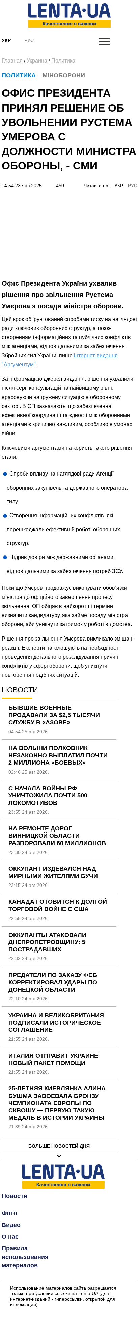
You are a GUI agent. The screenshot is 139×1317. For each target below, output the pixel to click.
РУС (132, 185)
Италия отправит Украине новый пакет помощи (53, 1059)
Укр (6, 40)
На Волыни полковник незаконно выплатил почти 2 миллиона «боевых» (58, 755)
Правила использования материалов (25, 1257)
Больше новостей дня (59, 1146)
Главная (12, 61)
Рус (29, 40)
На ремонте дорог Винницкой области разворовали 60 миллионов (57, 835)
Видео (11, 1225)
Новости (14, 1196)
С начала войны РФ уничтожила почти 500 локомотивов (47, 795)
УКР (118, 185)
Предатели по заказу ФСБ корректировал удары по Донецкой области (52, 982)
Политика (63, 61)
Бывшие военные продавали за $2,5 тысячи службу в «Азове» (54, 715)
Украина (37, 61)
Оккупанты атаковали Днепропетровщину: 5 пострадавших (47, 942)
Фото (9, 1213)
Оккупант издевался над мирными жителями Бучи (53, 872)
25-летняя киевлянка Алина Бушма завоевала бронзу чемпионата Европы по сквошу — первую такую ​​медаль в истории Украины (57, 1103)
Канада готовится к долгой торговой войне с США (57, 905)
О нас (10, 1236)
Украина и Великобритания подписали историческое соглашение (56, 1022)
